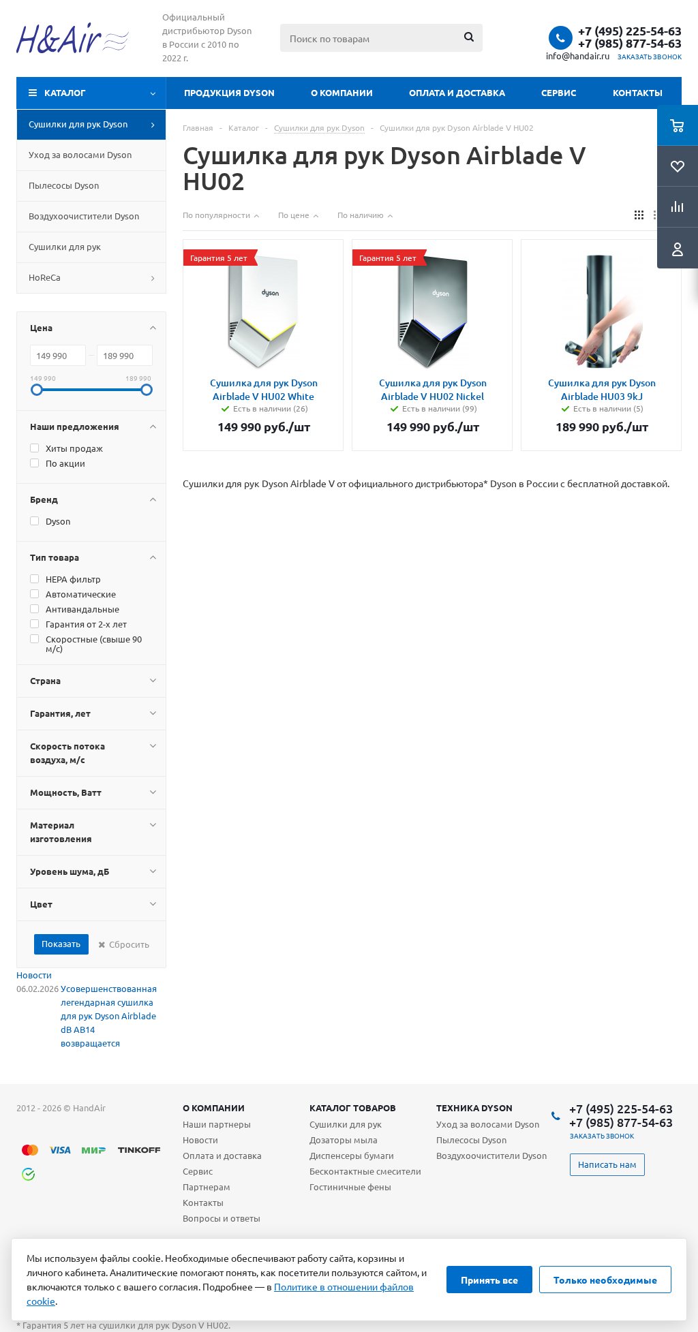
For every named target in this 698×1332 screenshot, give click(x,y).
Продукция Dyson (229, 92)
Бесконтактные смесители (365, 1171)
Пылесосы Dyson (471, 1139)
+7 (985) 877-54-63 (630, 43)
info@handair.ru (577, 55)
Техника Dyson (474, 1107)
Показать (61, 943)
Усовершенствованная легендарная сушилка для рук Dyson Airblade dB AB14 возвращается (109, 1015)
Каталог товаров (352, 1107)
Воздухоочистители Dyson (491, 1155)
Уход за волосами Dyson (487, 1124)
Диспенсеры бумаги (351, 1155)
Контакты (638, 92)
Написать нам (607, 1164)
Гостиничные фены (350, 1186)
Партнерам (206, 1186)
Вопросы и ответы (221, 1218)
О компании (342, 92)
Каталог (65, 92)
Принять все (489, 1279)
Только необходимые (605, 1279)
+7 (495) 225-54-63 (630, 31)
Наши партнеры (217, 1124)
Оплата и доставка (457, 92)
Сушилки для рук (345, 1124)
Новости (34, 974)
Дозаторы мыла (343, 1139)
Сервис (558, 92)
